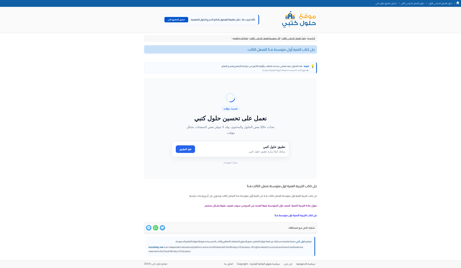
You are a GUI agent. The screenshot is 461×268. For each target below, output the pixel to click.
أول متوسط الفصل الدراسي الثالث (265, 38)
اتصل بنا (228, 263)
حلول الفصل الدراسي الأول (440, 3)
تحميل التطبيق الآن (176, 19)
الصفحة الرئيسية (457, 2)
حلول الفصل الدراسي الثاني (412, 3)
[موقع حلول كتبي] (299, 20)
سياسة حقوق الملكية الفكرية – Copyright (258, 263)
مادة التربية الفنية (240, 38)
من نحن (288, 263)
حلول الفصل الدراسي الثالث (294, 38)
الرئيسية (311, 38)
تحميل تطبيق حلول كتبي (386, 3)
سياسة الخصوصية (305, 263)
